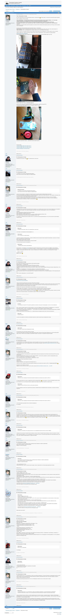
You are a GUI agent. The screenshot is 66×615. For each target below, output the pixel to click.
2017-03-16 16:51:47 (19, 395)
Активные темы (52, 7)
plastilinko (7, 454)
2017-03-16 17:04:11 (19, 425)
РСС (59, 12)
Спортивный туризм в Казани (15, 2)
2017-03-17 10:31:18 (19, 440)
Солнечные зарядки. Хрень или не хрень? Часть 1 (23, 145)
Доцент (7, 224)
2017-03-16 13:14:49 (19, 260)
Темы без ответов (57, 7)
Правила (17, 5)
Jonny (7, 542)
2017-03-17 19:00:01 (19, 454)
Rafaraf (7, 14)
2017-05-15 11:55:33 (19, 557)
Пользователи (13, 5)
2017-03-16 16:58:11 (19, 411)
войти (51, 11)
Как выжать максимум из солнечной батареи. (23, 148)
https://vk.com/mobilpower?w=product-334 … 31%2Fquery (31, 483)
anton (7, 440)
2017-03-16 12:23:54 (19, 155)
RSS (30, 5)
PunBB (60, 612)
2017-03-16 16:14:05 (19, 349)
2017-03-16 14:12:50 (19, 323)
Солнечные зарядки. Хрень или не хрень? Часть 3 (23, 147)
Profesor (7, 490)
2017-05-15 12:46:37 (19, 586)
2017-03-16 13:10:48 (19, 224)
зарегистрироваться (57, 11)
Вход (27, 5)
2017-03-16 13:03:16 (19, 185)
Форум (9, 5)
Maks (6, 155)
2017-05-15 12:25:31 (19, 572)
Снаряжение (18, 9)
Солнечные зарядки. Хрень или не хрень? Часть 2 (23, 146)
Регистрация (24, 5)
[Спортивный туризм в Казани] (7, 3)
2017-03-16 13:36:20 (19, 298)
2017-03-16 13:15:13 (19, 277)
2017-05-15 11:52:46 (19, 542)
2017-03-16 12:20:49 (19, 14)
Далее (13, 608)
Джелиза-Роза (8, 170)
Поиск (20, 5)
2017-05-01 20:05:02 (19, 469)
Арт (6, 372)
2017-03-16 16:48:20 (19, 372)
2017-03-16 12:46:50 (19, 170)
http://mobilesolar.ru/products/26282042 (22, 33)
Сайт (6, 153)
